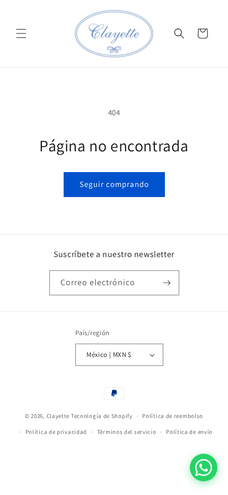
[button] (21, 33)
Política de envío (189, 432)
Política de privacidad (56, 432)
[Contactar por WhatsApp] (203, 468)
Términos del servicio (126, 432)
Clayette (58, 416)
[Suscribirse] (167, 282)
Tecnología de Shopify (102, 416)
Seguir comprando (114, 184)
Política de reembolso (172, 416)
